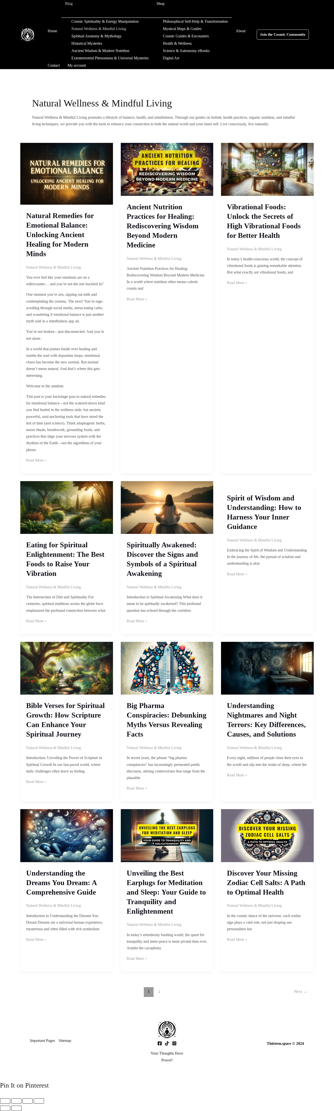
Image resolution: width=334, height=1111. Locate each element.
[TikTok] (167, 1043)
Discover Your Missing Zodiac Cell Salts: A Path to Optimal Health (266, 882)
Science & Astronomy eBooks (186, 51)
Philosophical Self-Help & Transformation (195, 21)
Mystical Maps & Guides (182, 29)
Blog (69, 3)
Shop (160, 3)
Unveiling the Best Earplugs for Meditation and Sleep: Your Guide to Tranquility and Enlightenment (166, 892)
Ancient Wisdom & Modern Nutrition (100, 51)
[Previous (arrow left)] (5, 1108)
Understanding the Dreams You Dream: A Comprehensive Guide (61, 882)
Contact (54, 65)
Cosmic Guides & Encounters (186, 36)
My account (76, 65)
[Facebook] (159, 1043)
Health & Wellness (177, 43)
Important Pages (42, 1040)
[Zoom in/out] (5, 1101)
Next (300, 991)
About (240, 31)
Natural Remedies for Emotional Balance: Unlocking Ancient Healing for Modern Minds (60, 235)
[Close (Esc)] (39, 1101)
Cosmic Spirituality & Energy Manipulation (105, 21)
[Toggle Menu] (107, 12)
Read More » (36, 460)
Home (52, 31)
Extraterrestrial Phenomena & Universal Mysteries (110, 58)
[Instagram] (174, 1043)
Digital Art (171, 58)
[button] (76, 3)
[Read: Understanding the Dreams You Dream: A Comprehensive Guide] (66, 835)
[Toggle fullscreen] (16, 1101)
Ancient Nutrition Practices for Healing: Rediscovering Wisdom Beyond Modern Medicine (163, 226)
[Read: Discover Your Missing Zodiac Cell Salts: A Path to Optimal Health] (267, 835)
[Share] (27, 1101)
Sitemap (65, 1040)
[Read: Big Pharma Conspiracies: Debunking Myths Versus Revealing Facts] (167, 668)
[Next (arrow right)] (16, 1108)
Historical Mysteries (86, 43)
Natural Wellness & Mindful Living (98, 29)
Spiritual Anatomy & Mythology (96, 36)
